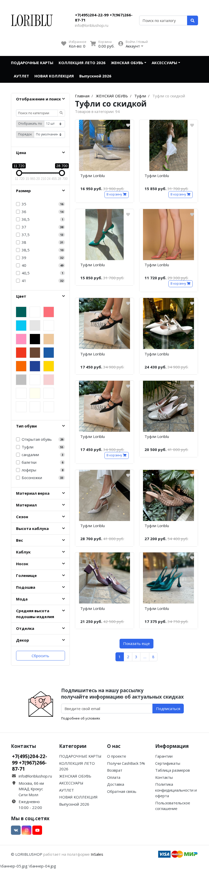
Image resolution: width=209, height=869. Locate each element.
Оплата (113, 777)
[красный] (21, 352)
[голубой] (21, 325)
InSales (97, 854)
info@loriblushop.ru (91, 25)
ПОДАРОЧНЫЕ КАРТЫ (32, 62)
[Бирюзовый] (21, 393)
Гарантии (164, 756)
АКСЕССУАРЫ (164, 62)
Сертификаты (167, 763)
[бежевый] (49, 339)
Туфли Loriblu (92, 175)
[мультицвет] (35, 312)
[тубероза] (49, 393)
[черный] (35, 339)
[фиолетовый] (35, 366)
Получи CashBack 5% (126, 763)
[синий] (49, 352)
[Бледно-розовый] (21, 407)
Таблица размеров (172, 770)
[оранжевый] (21, 366)
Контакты (164, 777)
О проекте (116, 756)
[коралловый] (49, 312)
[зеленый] (21, 312)
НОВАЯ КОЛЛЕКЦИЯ (54, 75)
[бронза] (49, 407)
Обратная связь (121, 791)
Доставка (115, 784)
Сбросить (40, 655)
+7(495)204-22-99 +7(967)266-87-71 (104, 17)
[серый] (35, 325)
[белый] (49, 325)
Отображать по (30, 123)
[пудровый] (49, 380)
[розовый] (21, 339)
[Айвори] (35, 407)
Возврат (114, 770)
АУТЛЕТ (21, 75)
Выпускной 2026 (95, 75)
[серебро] (21, 380)
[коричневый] (35, 352)
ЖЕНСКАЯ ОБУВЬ (127, 62)
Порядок (25, 134)
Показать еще (136, 643)
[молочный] (35, 393)
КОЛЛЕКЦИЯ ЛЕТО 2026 (82, 62)
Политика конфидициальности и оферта (176, 790)
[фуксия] (35, 380)
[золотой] (49, 366)
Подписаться (168, 708)
